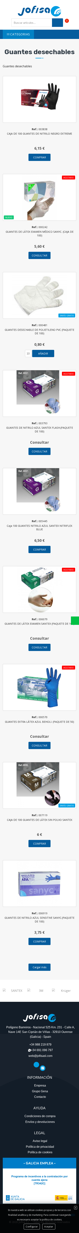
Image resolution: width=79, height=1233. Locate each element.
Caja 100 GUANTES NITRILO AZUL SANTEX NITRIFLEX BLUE (39, 527)
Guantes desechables (39, 52)
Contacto (40, 1096)
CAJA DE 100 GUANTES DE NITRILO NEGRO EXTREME (39, 133)
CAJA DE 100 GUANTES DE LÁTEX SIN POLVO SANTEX (39, 820)
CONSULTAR (39, 255)
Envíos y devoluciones (40, 1121)
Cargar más (39, 967)
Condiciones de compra (39, 1116)
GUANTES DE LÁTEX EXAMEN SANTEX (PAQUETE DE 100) (39, 623)
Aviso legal (40, 1141)
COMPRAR (39, 157)
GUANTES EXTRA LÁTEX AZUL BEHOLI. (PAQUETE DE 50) (39, 721)
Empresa (40, 1085)
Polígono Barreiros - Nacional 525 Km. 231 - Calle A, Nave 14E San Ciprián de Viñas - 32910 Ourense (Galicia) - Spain (40, 1032)
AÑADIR (43, 353)
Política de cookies (40, 1152)
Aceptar (48, 1226)
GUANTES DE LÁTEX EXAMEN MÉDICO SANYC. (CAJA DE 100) (39, 233)
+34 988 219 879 (40, 1044)
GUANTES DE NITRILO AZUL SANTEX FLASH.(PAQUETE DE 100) (39, 429)
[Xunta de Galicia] (39, 1180)
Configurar (32, 1226)
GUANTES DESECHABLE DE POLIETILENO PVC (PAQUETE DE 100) (39, 331)
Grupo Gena (40, 1091)
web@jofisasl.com (40, 1055)
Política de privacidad (40, 1146)
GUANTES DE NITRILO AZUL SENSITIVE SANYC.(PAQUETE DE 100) (39, 919)
